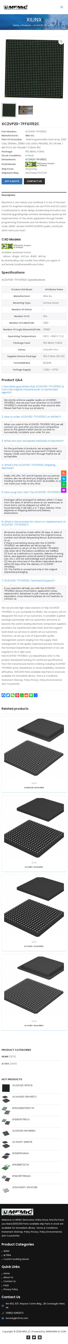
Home (6, 1273)
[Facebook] (28, 1337)
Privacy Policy (10, 1289)
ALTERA (5, 1063)
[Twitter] (34, 1337)
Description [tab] (8, 195)
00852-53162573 (14, 1313)
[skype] (63, 478)
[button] (61, 41)
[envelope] (63, 490)
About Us (8, 1277)
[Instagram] (40, 1337)
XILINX (5, 1056)
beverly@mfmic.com (17, 1318)
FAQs (6, 1285)
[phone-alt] (63, 473)
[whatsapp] (63, 484)
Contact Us (9, 1281)
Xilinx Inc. (29, 135)
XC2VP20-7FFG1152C (36, 159)
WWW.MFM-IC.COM (56, 1331)
